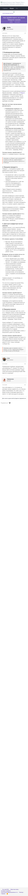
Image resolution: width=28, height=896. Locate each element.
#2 (25, 363)
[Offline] (3, 27)
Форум (12, 8)
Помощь (21, 892)
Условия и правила (5, 890)
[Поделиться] (23, 33)
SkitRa (11, 22)
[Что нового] (25, 8)
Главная (5, 8)
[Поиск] (22, 8)
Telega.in (22, 93)
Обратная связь (14, 889)
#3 (25, 384)
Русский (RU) (5, 889)
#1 (25, 33)
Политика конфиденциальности (9, 892)
